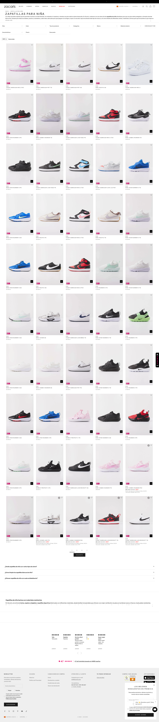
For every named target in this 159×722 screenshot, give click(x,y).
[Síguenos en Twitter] (9, 711)
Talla (3, 26)
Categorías (76, 26)
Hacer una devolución (54, 686)
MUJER (21, 6)
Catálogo (71, 6)
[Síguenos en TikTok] (26, 711)
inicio (7, 11)
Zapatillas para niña (17, 11)
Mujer (9, 690)
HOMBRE (29, 6)
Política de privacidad (134, 710)
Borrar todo (11, 39)
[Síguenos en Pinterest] (18, 711)
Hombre (18, 690)
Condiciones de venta (54, 683)
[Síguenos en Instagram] (13, 711)
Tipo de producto (54, 26)
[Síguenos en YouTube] (22, 711)
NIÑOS (37, 6)
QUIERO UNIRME (140, 714)
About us (31, 677)
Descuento (52, 32)
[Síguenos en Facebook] (5, 711)
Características (6, 32)
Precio (27, 32)
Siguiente (79, 554)
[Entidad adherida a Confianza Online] (129, 678)
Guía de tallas (100, 677)
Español (135, 6)
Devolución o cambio (53, 680)
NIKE (7, 86)
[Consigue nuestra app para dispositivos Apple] (149, 678)
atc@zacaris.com (76, 679)
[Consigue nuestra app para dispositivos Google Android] (149, 682)
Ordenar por (150, 26)
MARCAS (45, 6)
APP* (95, 1)
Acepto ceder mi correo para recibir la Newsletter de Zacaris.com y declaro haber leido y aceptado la (141, 709)
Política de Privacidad (35, 680)
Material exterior (125, 26)
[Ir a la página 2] (86, 550)
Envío (49, 677)
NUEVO (53, 6)
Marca (98, 26)
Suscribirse (10, 704)
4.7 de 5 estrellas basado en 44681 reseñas (87, 661)
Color (27, 26)
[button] (78, 653)
